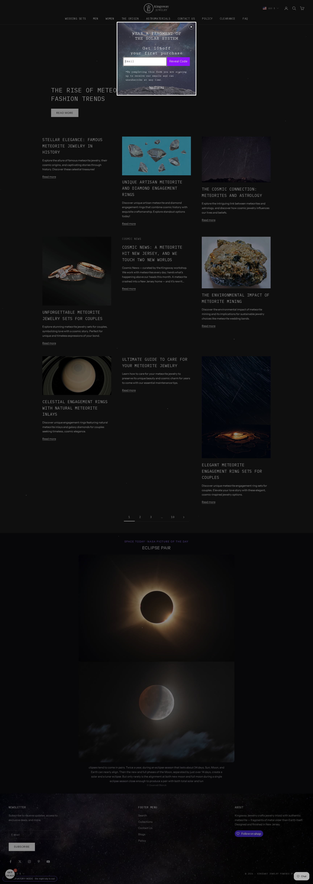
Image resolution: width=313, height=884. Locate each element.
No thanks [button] (156, 87)
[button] (191, 27)
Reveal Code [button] (178, 61)
